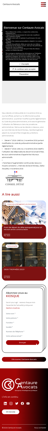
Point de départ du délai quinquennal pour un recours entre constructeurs (23, 228)
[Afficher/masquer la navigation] (41, 4)
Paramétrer (24, 74)
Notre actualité (12, 246)
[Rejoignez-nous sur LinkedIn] (6, 403)
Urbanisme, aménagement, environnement (21, 204)
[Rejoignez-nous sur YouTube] (28, 403)
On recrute (10, 412)
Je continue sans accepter (25, 69)
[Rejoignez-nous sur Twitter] (17, 403)
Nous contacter (40, 428)
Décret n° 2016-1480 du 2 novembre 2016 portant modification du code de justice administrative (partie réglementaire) (23, 143)
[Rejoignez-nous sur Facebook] (23, 403)
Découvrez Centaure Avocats (24, 359)
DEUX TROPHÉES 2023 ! (14, 269)
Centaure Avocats (11, 4)
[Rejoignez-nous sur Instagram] (11, 403)
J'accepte (25, 64)
